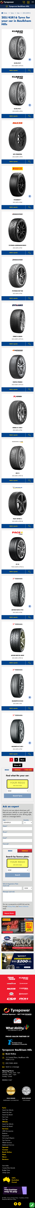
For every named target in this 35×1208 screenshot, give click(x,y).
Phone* (5, 832)
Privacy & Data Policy (12, 1198)
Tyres (4, 1108)
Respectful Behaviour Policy (9, 1199)
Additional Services (8, 1145)
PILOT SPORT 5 (17, 519)
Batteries (4, 1133)
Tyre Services (6, 1140)
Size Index (5, 1166)
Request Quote (9, 913)
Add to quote (13, 70)
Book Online (7, 1152)
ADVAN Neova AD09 (17, 655)
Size (4, 820)
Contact (5, 1150)
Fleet (4, 1154)
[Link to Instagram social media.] (19, 1204)
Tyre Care (5, 1117)
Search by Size (6, 1112)
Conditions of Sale (23, 1198)
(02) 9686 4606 (12, 1063)
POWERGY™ (17, 200)
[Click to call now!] (24, 2)
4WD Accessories (7, 1131)
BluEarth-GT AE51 (17, 746)
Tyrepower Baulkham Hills (19, 6)
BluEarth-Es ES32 (17, 701)
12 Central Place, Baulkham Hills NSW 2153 (17, 1059)
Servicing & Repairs (8, 1138)
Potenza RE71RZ (17, 291)
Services (5, 1129)
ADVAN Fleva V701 (17, 610)
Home (5, 13)
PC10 (17, 564)
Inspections (5, 1136)
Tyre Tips (5, 1119)
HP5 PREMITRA (17, 154)
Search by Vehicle (7, 1110)
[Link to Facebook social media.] (15, 1204)
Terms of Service (23, 906)
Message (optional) (9, 892)
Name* (5, 826)
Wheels (5, 1122)
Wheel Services (7, 1143)
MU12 (17, 473)
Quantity (26, 820)
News (4, 1157)
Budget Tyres (6, 1170)
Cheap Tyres (6, 1173)
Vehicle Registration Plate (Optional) (10, 885)
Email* (5, 838)
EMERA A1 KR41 (17, 427)
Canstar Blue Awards (8, 1168)
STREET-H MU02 (17, 336)
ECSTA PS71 (17, 63)
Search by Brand (7, 1115)
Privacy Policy (12, 906)
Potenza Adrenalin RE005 (17, 245)
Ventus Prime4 (17, 382)
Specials (5, 1147)
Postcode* (6, 844)
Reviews (5, 1159)
